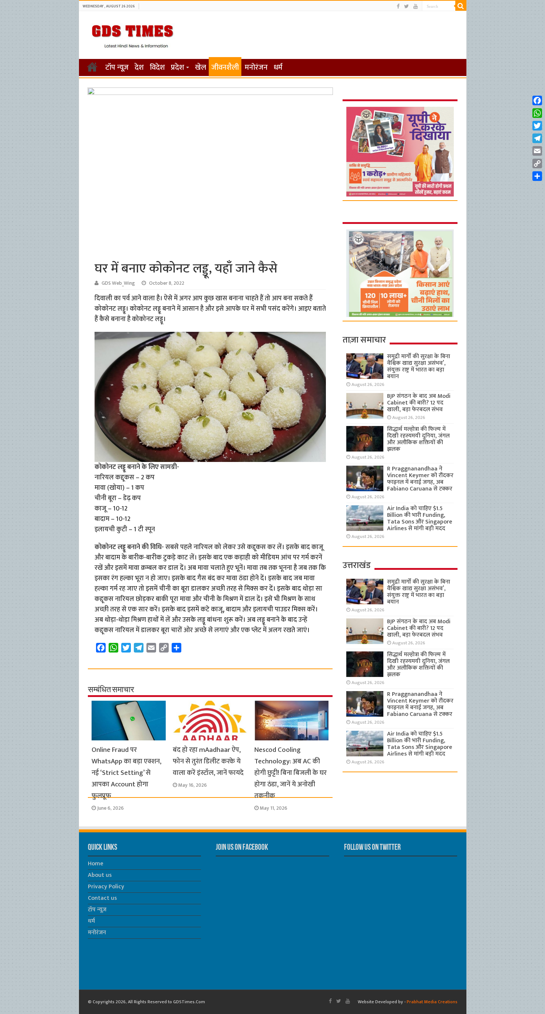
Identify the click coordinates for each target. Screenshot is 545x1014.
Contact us (102, 898)
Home (95, 864)
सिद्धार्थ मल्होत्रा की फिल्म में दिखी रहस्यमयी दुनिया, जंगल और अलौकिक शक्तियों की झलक (418, 439)
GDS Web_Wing (118, 283)
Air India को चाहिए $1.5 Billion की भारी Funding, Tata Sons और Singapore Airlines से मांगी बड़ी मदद (419, 518)
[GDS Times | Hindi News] (132, 34)
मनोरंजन (256, 67)
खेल (200, 67)
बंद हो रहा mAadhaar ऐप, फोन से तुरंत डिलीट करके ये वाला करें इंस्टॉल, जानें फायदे (208, 761)
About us (100, 875)
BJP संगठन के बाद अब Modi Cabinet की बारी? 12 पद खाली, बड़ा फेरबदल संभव (418, 402)
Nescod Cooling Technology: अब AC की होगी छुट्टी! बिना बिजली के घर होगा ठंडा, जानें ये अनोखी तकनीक (290, 773)
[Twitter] (406, 6)
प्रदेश (177, 67)
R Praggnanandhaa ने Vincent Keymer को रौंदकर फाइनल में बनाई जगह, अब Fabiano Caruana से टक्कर (420, 479)
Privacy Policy (106, 887)
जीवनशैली (225, 67)
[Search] (460, 6)
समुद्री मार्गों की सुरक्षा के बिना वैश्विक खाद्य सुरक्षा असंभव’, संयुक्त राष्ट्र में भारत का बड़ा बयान (418, 366)
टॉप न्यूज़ (117, 67)
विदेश (157, 67)
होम (92, 67)
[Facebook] (398, 6)
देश (139, 67)
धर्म (278, 67)
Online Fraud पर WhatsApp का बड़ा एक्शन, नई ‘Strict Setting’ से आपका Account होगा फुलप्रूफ (126, 773)
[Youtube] (415, 6)
